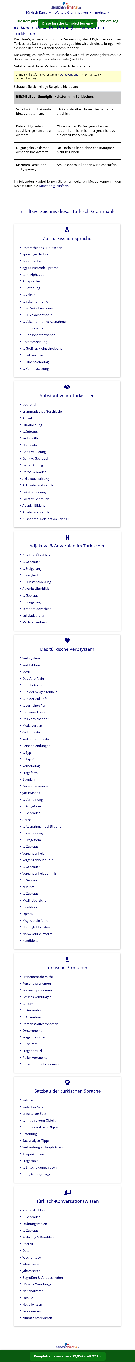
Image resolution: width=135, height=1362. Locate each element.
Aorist (26, 820)
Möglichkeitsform (35, 920)
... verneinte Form (35, 705)
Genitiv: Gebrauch (35, 458)
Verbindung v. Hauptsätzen (42, 1147)
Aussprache (31, 281)
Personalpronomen (36, 983)
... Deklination (32, 1010)
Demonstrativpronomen (40, 1024)
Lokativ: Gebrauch (35, 499)
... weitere (30, 1044)
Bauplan (28, 779)
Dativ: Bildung (32, 465)
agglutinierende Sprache (40, 268)
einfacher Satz (32, 1107)
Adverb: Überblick (35, 588)
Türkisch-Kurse (37, 12)
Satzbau (28, 1100)
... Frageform (31, 806)
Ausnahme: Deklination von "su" (46, 519)
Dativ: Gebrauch (34, 472)
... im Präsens (32, 685)
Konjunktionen (33, 1154)
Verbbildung (31, 665)
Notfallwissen (32, 1304)
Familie (27, 1298)
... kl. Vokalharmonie (37, 315)
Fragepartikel (32, 1051)
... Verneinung (32, 799)
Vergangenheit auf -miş (39, 873)
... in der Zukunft (34, 699)
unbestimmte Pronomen (40, 1064)
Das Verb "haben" (35, 719)
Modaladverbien (34, 622)
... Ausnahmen (33, 1017)
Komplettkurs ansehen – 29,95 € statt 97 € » (67, 1356)
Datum (27, 1250)
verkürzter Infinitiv (36, 739)
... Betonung (31, 288)
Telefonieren (31, 1311)
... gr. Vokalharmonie (37, 308)
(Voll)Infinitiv (31, 732)
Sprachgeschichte (35, 254)
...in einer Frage (33, 712)
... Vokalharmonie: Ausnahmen (45, 321)
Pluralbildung (32, 425)
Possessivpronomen (37, 990)
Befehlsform (31, 907)
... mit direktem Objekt (39, 1120)
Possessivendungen (36, 997)
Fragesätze (30, 1161)
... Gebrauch (31, 562)
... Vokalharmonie (35, 301)
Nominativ (30, 445)
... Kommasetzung (35, 368)
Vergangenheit (33, 853)
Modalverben (32, 725)
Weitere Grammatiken (71, 12)
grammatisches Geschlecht (42, 411)
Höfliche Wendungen (37, 1284)
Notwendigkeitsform (54, 186)
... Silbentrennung (35, 362)
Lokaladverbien (33, 615)
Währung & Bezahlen (38, 1237)
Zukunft (28, 887)
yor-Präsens (31, 793)
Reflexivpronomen (36, 1057)
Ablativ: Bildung (33, 505)
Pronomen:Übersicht (37, 977)
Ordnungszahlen (34, 1224)
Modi (26, 672)
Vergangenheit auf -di (38, 860)
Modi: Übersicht (34, 900)
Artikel (27, 418)
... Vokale (28, 295)
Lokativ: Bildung (34, 492)
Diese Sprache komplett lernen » (67, 23)
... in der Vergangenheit (39, 692)
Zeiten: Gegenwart (36, 786)
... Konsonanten (33, 328)
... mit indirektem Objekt (40, 1127)
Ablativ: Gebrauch (35, 512)
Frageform (30, 773)
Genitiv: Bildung (34, 452)
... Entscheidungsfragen (39, 1167)
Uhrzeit (27, 1244)
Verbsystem (31, 658)
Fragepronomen (34, 1037)
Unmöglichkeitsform (37, 927)
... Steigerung (31, 568)
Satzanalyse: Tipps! (36, 1140)
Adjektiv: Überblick (36, 555)
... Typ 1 (28, 752)
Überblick (29, 405)
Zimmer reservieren (37, 1318)
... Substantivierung (36, 582)
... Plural (28, 1004)
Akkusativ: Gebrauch (37, 485)
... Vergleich (30, 575)
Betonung (29, 1134)
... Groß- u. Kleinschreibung (42, 348)
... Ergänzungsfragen (37, 1174)
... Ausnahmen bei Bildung (41, 826)
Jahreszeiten (31, 1264)
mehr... (100, 12)
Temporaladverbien (37, 609)
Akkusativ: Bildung (35, 479)
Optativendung (69, 74)
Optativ (27, 914)
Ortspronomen (33, 1030)
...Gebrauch (31, 431)
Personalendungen (36, 746)
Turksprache (31, 261)
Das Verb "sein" (33, 678)
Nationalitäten (33, 1291)
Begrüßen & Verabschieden (42, 1277)
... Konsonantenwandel (39, 335)
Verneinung (31, 766)
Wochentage (31, 1257)
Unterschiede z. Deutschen (42, 248)
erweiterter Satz (34, 1113)
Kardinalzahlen (33, 1210)
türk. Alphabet (33, 274)
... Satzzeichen (32, 355)
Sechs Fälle (30, 438)
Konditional (30, 940)
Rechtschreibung (34, 342)
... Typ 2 (28, 759)
